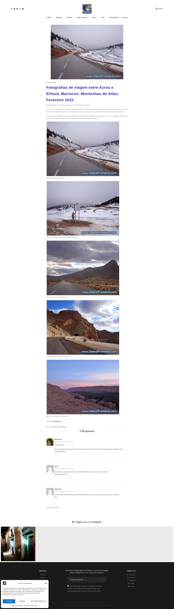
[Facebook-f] (20, 9)
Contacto (125, 17)
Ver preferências (38, 601)
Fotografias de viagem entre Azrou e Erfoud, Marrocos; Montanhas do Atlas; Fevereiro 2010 (82, 93)
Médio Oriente (82, 17)
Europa (69, 17)
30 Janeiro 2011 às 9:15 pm (64, 491)
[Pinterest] (14, 9)
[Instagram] (11, 9)
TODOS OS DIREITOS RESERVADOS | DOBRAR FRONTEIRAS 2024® (87, 605)
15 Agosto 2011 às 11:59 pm (64, 468)
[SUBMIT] (102, 579)
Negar (22, 601)
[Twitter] (17, 9)
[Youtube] (23, 9)
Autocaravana (114, 17)
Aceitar (9, 601)
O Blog (48, 17)
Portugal (59, 17)
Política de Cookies (17, 605)
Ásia (102, 17)
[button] (46, 583)
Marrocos (57, 421)
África (94, 17)
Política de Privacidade (31, 605)
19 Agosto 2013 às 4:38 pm (64, 441)
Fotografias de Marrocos (59, 426)
